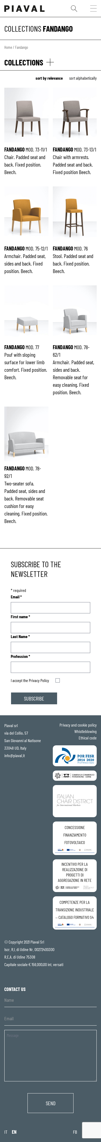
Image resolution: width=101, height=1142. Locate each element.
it (6, 1132)
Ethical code (88, 737)
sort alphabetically (83, 77)
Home (8, 47)
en (14, 1132)
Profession (20, 656)
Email (16, 596)
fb (75, 1132)
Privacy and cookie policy (78, 724)
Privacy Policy (39, 680)
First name (20, 616)
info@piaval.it (14, 755)
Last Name (20, 636)
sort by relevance (49, 77)
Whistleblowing (85, 731)
